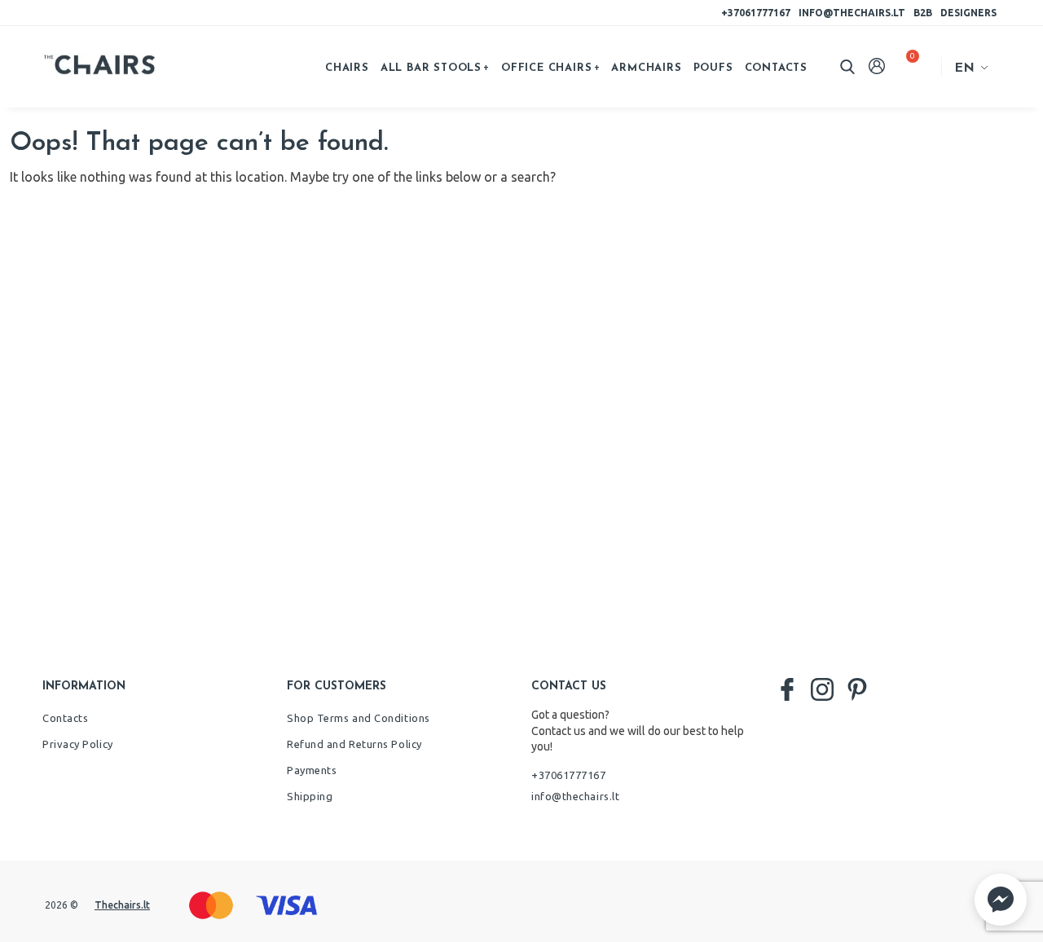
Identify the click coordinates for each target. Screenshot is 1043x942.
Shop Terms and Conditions (358, 718)
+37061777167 (755, 12)
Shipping (309, 796)
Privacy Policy (77, 744)
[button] (1001, 900)
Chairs (347, 68)
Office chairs (546, 68)
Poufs (713, 68)
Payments (312, 770)
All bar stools (431, 68)
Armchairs (646, 68)
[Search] (847, 67)
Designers (968, 12)
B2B (922, 12)
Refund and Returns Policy (354, 744)
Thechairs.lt (122, 905)
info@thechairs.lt (852, 12)
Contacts (776, 68)
